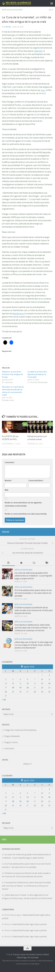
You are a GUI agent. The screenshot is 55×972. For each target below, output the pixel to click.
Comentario (10, 462)
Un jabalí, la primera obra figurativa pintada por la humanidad (37, 374)
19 (20, 687)
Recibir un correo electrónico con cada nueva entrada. (26, 514)
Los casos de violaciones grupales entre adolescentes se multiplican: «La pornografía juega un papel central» (33, 576)
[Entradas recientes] (8, 563)
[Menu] (51, 3)
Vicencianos (9, 748)
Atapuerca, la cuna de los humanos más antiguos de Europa (12, 374)
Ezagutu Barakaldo (12, 736)
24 (6, 692)
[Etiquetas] (46, 563)
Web (6, 490)
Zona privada (33, 957)
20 (27, 687)
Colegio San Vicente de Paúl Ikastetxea (20, 730)
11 (13, 683)
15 (42, 683)
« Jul (4, 699)
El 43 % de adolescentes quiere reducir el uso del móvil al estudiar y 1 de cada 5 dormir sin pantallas (33, 593)
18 (13, 687)
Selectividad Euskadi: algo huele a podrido (30, 924)
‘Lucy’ (43, 90)
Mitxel (8, 27)
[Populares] (21, 563)
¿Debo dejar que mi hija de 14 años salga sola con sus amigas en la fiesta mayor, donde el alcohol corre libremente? (34, 645)
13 (27, 683)
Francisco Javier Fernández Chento (27, 954)
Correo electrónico (36, 480)
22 (42, 687)
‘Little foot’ (38, 51)
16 (49, 683)
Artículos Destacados (12, 10)
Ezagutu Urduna (11, 742)
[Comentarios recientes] (34, 563)
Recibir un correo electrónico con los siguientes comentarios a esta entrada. (23, 504)
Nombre (8, 480)
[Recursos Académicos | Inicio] (21, 3)
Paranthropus (18, 313)
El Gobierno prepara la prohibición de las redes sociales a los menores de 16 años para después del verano (34, 610)
